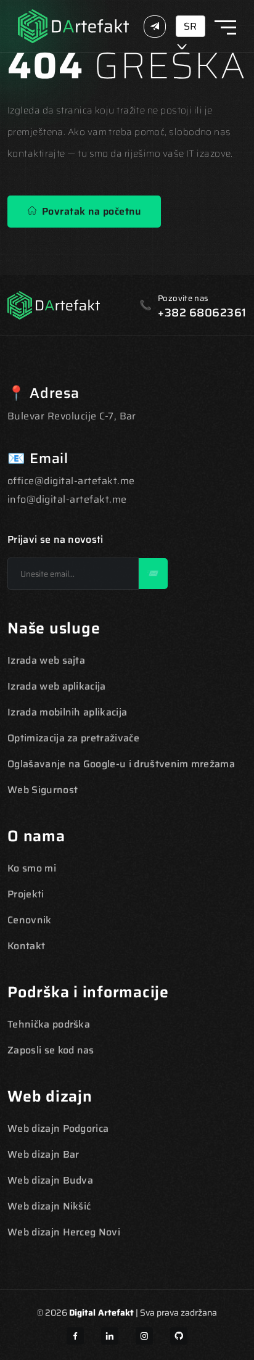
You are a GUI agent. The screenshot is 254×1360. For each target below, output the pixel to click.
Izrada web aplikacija (56, 686)
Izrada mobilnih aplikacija (67, 712)
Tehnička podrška (48, 1024)
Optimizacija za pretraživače (73, 738)
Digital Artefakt (101, 1312)
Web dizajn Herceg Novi (63, 1232)
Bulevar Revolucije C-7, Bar (71, 416)
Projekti (25, 894)
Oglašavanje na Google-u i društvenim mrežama (121, 764)
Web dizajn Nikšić (49, 1206)
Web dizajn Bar (43, 1154)
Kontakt (26, 946)
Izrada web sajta (46, 660)
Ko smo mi (31, 868)
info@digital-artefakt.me (67, 499)
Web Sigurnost (42, 789)
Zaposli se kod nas (50, 1050)
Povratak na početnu (88, 211)
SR (190, 26)
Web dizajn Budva (50, 1180)
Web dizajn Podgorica (58, 1128)
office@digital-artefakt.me (70, 480)
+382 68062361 (202, 312)
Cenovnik (29, 920)
